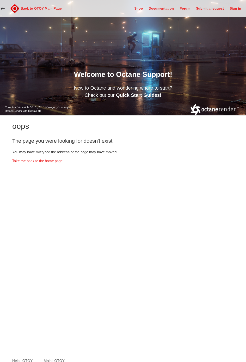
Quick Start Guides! (138, 95)
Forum (185, 8)
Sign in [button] (235, 8)
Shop (138, 8)
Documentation (161, 8)
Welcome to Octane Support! (123, 74)
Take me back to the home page (37, 161)
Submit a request (210, 8)
